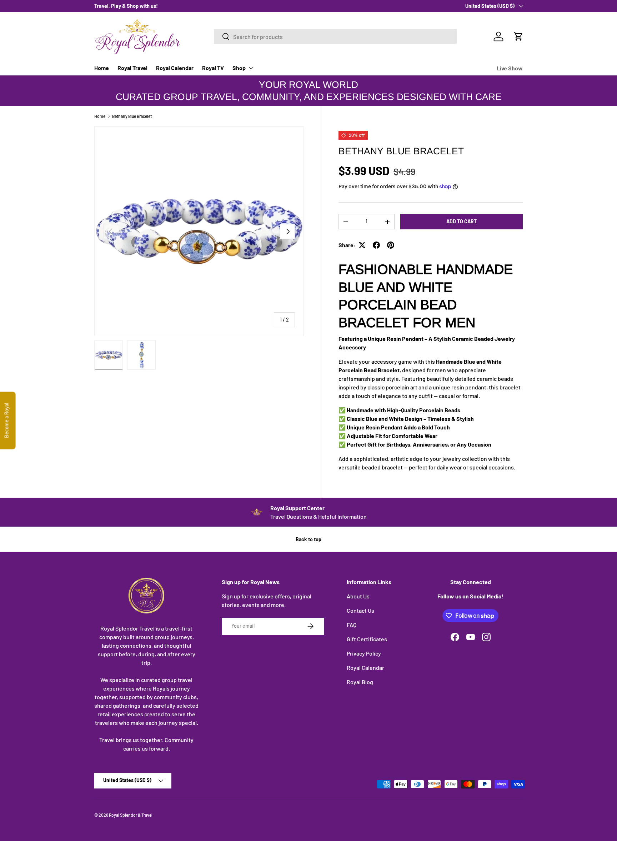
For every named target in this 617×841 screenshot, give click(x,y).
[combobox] (335, 36)
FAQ (351, 624)
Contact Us (360, 610)
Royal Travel (132, 67)
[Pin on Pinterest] (390, 245)
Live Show (510, 68)
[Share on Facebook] (376, 245)
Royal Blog (360, 681)
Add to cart (461, 221)
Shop (239, 67)
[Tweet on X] (362, 245)
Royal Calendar (175, 67)
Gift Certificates (367, 639)
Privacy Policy (364, 653)
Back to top (308, 539)
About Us (358, 596)
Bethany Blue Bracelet (132, 116)
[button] (518, 36)
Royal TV (213, 67)
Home (101, 67)
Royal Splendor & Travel (130, 814)
